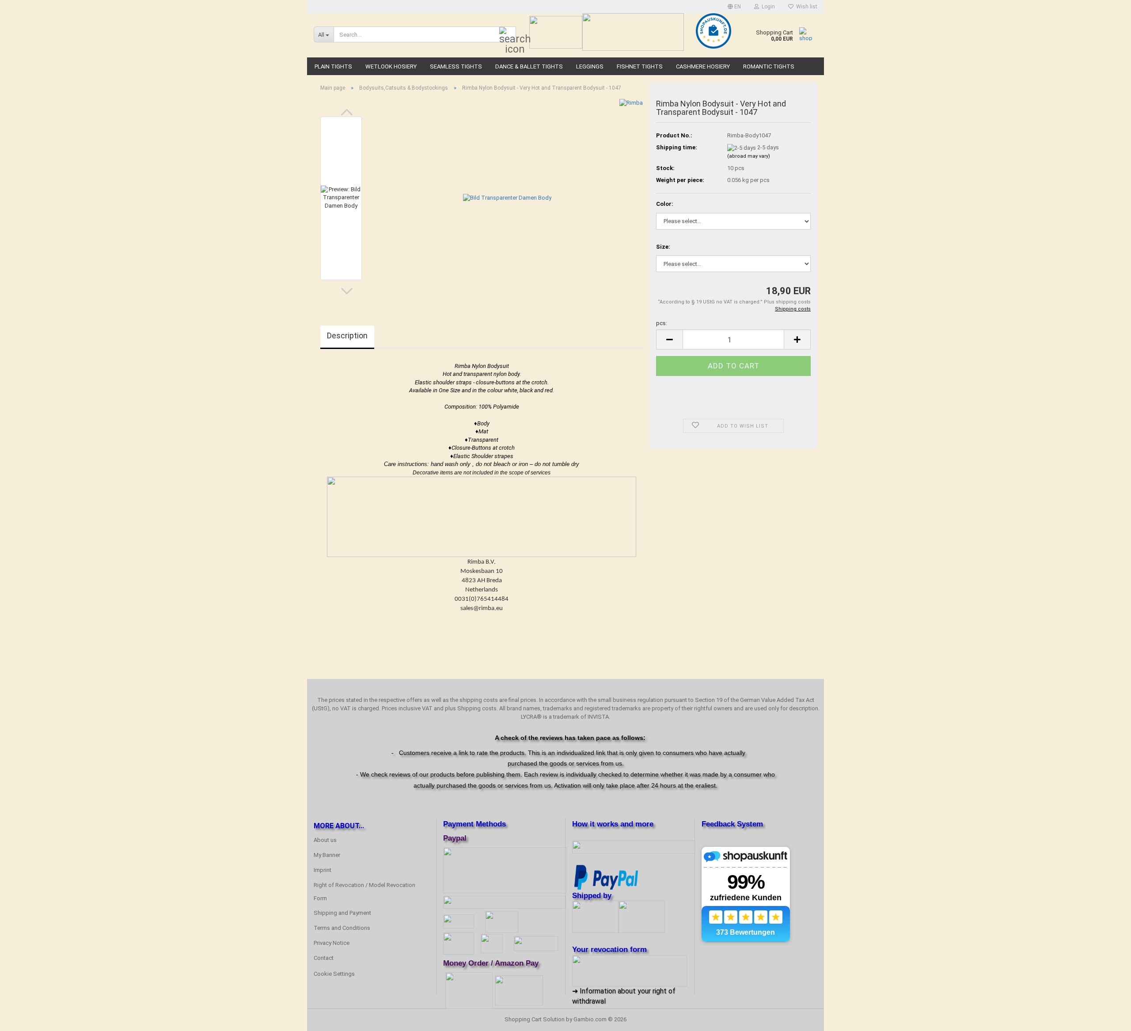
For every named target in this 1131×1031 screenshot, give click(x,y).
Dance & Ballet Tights (529, 66)
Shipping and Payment (342, 913)
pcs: (661, 323)
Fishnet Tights (640, 66)
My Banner (327, 855)
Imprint (322, 870)
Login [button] (767, 7)
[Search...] (507, 35)
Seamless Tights (456, 66)
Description (347, 335)
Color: (664, 204)
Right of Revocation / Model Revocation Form (364, 892)
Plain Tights (333, 66)
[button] (734, 6)
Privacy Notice (331, 943)
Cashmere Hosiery (703, 66)
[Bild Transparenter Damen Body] (507, 197)
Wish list (805, 7)
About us (325, 840)
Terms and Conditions (342, 928)
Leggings (589, 66)
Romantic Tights (768, 66)
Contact (324, 958)
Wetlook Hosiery (391, 66)
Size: (663, 246)
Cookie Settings (334, 973)
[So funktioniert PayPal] (606, 876)
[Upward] (1106, 1018)
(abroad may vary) (748, 156)
